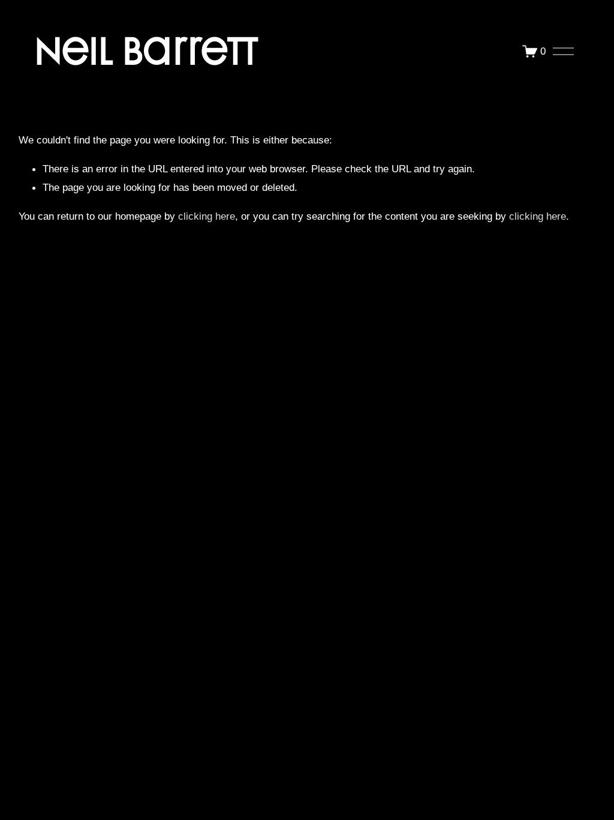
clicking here (206, 216)
